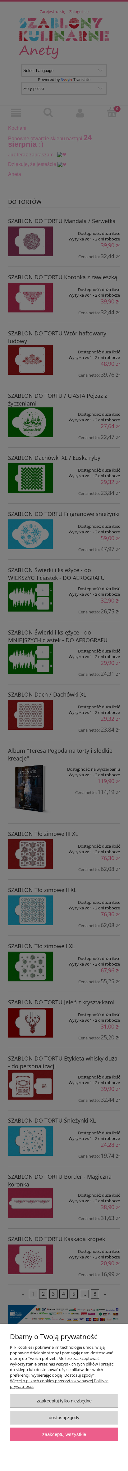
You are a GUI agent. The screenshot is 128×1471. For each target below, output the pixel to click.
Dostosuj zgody (64, 1417)
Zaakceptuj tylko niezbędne (64, 1400)
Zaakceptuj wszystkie (64, 1434)
